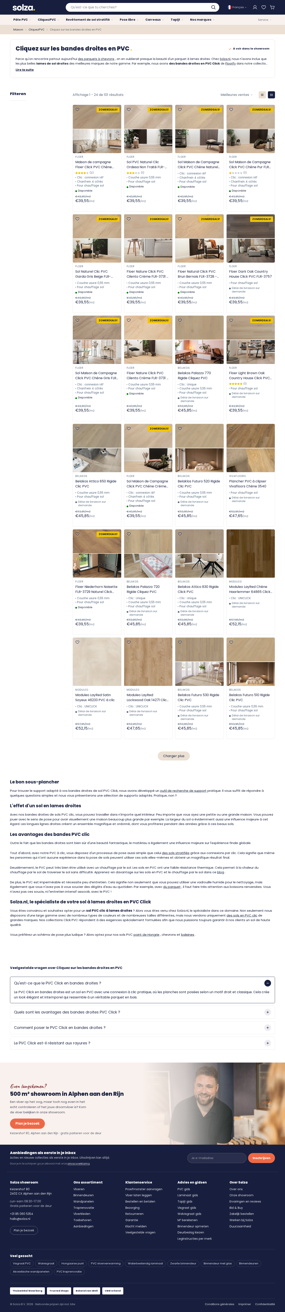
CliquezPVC (36, 30)
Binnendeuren (83, 1195)
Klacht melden (136, 1226)
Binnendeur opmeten (193, 1226)
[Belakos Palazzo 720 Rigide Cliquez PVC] (148, 553)
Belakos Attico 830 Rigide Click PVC (198, 589)
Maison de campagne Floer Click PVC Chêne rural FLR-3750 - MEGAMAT (93, 165)
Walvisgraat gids (189, 1214)
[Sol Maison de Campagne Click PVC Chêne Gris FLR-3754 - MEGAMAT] (97, 340)
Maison (18, 30)
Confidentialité (265, 1304)
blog (220, 872)
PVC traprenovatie (69, 1272)
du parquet (172, 887)
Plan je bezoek (27, 1123)
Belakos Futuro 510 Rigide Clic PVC (249, 697)
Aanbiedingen (83, 1226)
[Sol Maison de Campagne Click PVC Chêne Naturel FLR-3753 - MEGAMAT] (199, 129)
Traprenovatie (83, 1208)
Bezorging (132, 1208)
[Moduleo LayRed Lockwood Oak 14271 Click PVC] (148, 662)
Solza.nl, (225, 59)
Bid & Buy (236, 1208)
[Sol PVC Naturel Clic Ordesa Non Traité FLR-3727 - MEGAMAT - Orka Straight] (148, 129)
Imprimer (244, 1304)
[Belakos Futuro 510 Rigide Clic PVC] (251, 662)
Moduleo (235, 581)
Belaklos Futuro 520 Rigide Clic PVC (199, 484)
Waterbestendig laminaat (145, 1263)
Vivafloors (237, 476)
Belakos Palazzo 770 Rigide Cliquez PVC (194, 375)
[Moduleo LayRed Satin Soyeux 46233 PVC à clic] (97, 662)
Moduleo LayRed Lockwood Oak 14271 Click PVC (148, 698)
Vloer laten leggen (138, 1195)
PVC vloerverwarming (106, 1263)
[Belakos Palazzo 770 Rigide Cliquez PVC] (199, 340)
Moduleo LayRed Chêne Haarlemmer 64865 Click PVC (249, 589)
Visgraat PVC (22, 1263)
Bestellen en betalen (140, 1201)
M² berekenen (188, 1220)
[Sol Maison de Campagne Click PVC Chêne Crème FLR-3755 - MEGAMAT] (148, 448)
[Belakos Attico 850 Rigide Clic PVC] (97, 448)
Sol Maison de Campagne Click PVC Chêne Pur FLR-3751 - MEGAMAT (250, 165)
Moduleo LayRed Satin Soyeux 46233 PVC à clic (95, 697)
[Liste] (262, 94)
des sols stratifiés (175, 853)
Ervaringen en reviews (245, 1201)
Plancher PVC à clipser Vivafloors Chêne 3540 (247, 484)
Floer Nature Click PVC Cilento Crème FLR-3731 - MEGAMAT (147, 274)
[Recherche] (213, 7)
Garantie (131, 1220)
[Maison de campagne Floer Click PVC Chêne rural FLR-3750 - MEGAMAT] (97, 129)
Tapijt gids (185, 1201)
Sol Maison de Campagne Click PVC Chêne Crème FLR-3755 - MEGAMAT (147, 484)
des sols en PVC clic (242, 915)
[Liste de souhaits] (263, 7)
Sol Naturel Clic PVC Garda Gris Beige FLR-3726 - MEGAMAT (93, 274)
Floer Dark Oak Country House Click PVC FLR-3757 (250, 274)
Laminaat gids (188, 1195)
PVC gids (184, 1189)
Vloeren (78, 1189)
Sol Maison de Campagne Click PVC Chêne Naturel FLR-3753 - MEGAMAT (198, 165)
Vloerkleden (81, 1214)
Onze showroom (241, 1195)
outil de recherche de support (183, 790)
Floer (79, 157)
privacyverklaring (79, 1163)
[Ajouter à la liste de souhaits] (77, 109)
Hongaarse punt (73, 1263)
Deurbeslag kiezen (191, 1232)
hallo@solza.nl (20, 1219)
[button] (272, 7)
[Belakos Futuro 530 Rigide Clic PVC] (199, 662)
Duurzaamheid (240, 1226)
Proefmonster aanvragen (143, 1189)
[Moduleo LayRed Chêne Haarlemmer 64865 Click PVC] (251, 553)
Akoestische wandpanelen (31, 1272)
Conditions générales (219, 1304)
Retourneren (134, 1214)
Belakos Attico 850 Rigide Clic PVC (95, 484)
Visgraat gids (187, 1208)
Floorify (230, 63)
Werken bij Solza (241, 1220)
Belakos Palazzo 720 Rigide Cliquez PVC (143, 589)
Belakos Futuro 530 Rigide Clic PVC (198, 697)
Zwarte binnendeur (183, 1263)
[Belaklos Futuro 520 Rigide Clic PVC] (199, 448)
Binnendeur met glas (218, 1263)
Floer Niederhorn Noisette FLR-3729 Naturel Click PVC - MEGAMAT (96, 589)
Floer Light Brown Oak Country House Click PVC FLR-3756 (249, 376)
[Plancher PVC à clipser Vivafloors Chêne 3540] (251, 448)
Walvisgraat (46, 1263)
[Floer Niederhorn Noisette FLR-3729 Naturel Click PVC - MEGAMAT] (97, 553)
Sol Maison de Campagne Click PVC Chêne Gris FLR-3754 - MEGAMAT (96, 376)
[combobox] (142, 7)
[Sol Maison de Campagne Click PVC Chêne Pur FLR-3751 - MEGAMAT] (251, 129)
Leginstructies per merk (195, 1239)
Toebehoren (82, 1220)
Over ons (236, 1189)
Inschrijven (261, 1158)
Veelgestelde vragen (140, 1232)
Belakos (184, 368)
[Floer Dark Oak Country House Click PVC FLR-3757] (251, 238)
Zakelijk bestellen (242, 1214)
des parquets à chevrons (96, 59)
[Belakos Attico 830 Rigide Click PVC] (199, 553)
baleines (187, 934)
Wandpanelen (83, 1201)
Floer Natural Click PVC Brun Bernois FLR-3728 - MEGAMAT (197, 274)
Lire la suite (25, 70)
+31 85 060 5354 (21, 1214)
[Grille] (271, 94)
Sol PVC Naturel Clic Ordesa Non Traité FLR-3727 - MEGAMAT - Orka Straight (147, 165)
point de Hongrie (146, 934)
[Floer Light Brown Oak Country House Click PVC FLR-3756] (251, 340)
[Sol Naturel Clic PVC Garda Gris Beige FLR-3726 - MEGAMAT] (97, 238)
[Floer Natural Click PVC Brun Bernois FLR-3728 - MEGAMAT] (199, 238)
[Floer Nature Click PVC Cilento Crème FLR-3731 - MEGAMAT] (148, 238)
